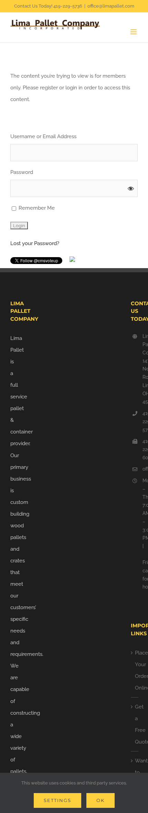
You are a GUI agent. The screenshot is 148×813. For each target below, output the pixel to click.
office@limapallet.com (110, 6)
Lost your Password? (34, 243)
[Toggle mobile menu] (134, 31)
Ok (100, 800)
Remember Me (36, 208)
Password (21, 172)
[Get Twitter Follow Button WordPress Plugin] (72, 262)
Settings (57, 800)
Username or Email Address (43, 136)
